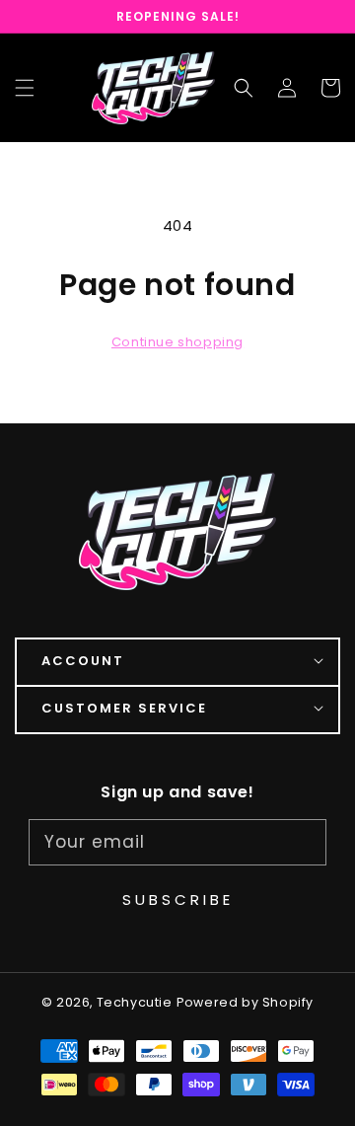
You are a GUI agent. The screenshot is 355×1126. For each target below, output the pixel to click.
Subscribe (178, 899)
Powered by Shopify (245, 1002)
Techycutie (135, 1002)
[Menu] (24, 88)
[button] (243, 88)
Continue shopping (177, 342)
